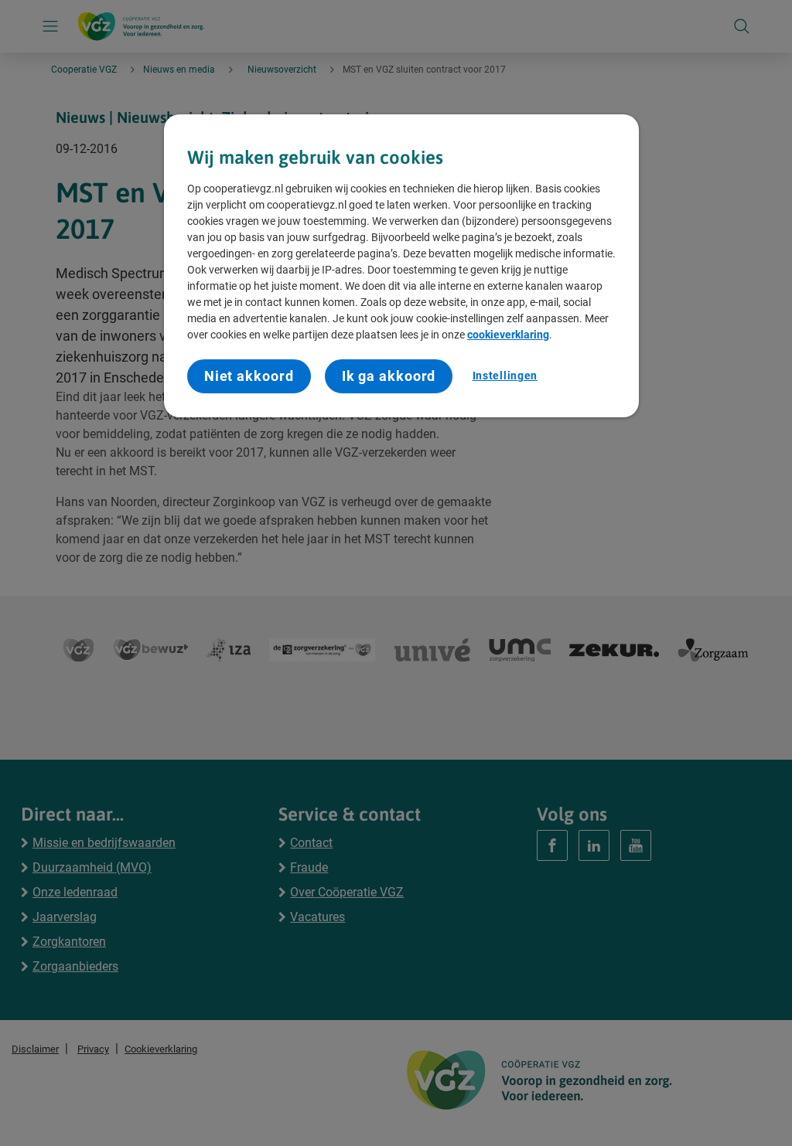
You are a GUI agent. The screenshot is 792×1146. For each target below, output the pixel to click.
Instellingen (505, 375)
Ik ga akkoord (389, 376)
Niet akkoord (249, 376)
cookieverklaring (508, 334)
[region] (401, 265)
